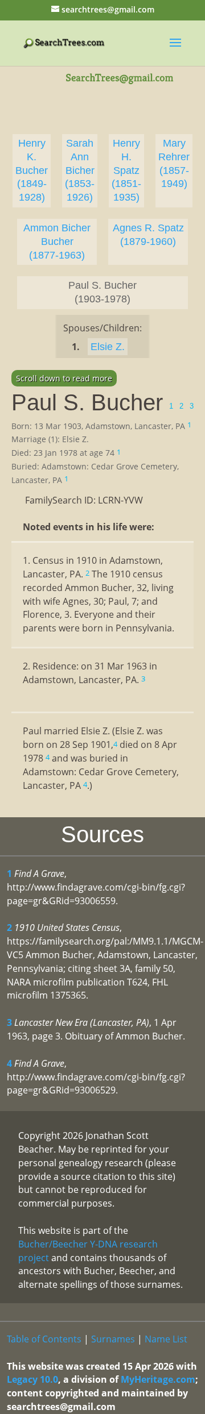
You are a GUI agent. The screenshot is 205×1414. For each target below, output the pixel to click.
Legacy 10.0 (32, 1379)
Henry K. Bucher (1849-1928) (31, 170)
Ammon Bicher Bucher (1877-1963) (57, 241)
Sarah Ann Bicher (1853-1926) (80, 170)
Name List (166, 1339)
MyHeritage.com (158, 1379)
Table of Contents (44, 1339)
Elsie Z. (108, 346)
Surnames (113, 1339)
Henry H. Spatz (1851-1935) (126, 170)
